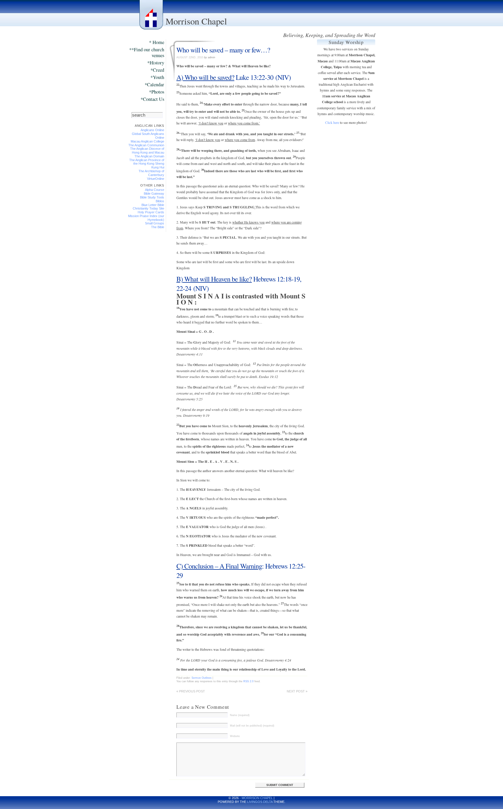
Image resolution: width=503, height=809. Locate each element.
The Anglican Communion (146, 145)
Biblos (160, 201)
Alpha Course (154, 189)
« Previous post (190, 691)
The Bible (157, 227)
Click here (332, 122)
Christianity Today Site (148, 208)
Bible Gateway (154, 193)
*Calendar (154, 85)
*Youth (157, 77)
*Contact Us (152, 99)
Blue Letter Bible (152, 205)
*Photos (156, 92)
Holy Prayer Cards (151, 212)
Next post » (297, 691)
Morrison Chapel (196, 21)
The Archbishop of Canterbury (151, 173)
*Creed (157, 70)
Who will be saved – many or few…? (223, 49)
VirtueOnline (155, 178)
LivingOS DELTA (259, 801)
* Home (156, 42)
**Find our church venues (146, 53)
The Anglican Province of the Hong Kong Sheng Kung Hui (146, 163)
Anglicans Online (152, 130)
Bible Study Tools (152, 197)
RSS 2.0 (248, 681)
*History (155, 63)
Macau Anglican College (147, 141)
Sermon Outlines (202, 677)
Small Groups (154, 223)
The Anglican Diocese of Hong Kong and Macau (147, 150)
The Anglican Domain (149, 156)
